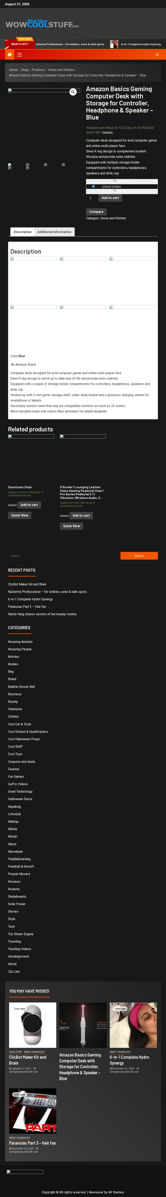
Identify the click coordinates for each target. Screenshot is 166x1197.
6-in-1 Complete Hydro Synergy (129, 44)
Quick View (19, 515)
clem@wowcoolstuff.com (23, 1071)
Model (12, 836)
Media (12, 829)
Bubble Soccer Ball (21, 687)
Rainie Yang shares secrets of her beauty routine (42, 614)
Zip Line (14, 971)
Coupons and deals (21, 762)
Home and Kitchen (113, 218)
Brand (12, 679)
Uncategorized (18, 956)
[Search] (157, 54)
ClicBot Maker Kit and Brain (27, 584)
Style (11, 919)
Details (107, 132)
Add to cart (110, 198)
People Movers (19, 874)
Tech (11, 926)
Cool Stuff (15, 746)
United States (111, 186)
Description (23, 232)
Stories (13, 911)
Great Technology (20, 791)
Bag (11, 671)
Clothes (13, 716)
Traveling (14, 941)
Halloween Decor (20, 799)
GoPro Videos (18, 784)
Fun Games (16, 777)
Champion (15, 709)
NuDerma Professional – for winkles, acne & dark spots (57, 44)
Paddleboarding (19, 859)
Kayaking (14, 807)
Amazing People (20, 649)
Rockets (14, 889)
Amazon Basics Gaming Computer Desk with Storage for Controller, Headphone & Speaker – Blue (80, 1066)
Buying (13, 702)
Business (14, 694)
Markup (13, 821)
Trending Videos (19, 949)
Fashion (13, 769)
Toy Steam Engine (20, 934)
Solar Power (17, 904)
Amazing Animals (20, 642)
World (12, 964)
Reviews (14, 882)
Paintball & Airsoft (21, 866)
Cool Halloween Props (24, 739)
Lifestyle (14, 814)
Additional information (54, 232)
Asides (13, 664)
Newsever (96, 1192)
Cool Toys (15, 754)
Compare (96, 212)
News (12, 844)
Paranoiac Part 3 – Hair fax (27, 607)
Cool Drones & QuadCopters (28, 732)
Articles (13, 657)
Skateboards (17, 896)
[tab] (22, 231)
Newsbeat (15, 852)
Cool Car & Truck (19, 724)
